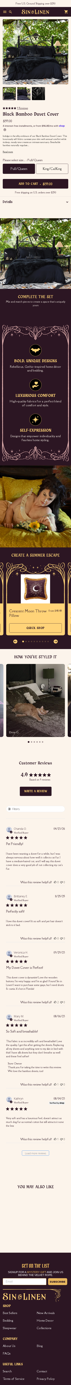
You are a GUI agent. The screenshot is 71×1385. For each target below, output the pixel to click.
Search (7, 1371)
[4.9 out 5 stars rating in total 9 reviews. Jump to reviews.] (6, 1231)
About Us (9, 1346)
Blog (40, 1346)
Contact (42, 1371)
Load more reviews (35, 1153)
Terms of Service (13, 1379)
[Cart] (66, 12)
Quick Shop (35, 630)
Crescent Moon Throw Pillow (28, 613)
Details (8, 202)
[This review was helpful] (55, 1002)
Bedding (8, 1320)
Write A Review (35, 791)
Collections (44, 1328)
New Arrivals (46, 1313)
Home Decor (45, 1320)
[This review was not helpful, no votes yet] (61, 882)
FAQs (7, 1353)
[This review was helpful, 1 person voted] (55, 1084)
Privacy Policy (46, 1379)
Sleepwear (10, 1328)
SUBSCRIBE (57, 1282)
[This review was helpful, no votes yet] (55, 882)
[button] (63, 51)
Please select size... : (23, 160)
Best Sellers (10, 1313)
